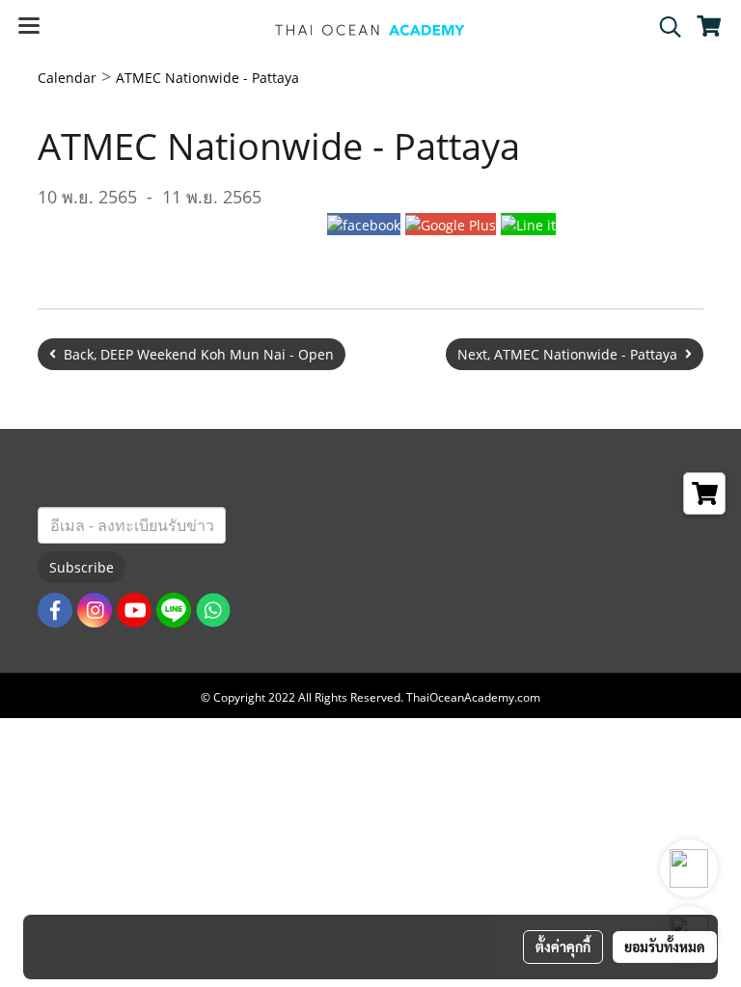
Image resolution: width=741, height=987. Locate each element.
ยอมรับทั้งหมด (664, 946)
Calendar (67, 77)
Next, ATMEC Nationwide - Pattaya (571, 354)
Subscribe (81, 567)
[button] (664, 27)
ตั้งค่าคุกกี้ (562, 946)
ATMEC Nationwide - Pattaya (207, 77)
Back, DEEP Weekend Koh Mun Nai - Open (195, 354)
